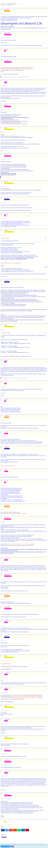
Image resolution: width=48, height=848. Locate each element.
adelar (22, 378)
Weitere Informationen (5, 846)
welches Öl (4, 837)
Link (23, 146)
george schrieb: (5, 238)
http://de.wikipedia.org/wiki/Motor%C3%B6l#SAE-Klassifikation (14, 513)
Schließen (12, 846)
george (3, 5)
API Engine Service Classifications (7, 465)
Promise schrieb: (5, 333)
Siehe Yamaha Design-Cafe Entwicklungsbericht (11, 263)
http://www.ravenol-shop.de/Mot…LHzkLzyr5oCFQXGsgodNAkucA (21, 544)
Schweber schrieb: (6, 663)
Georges (22, 76)
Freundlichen (18, 247)
